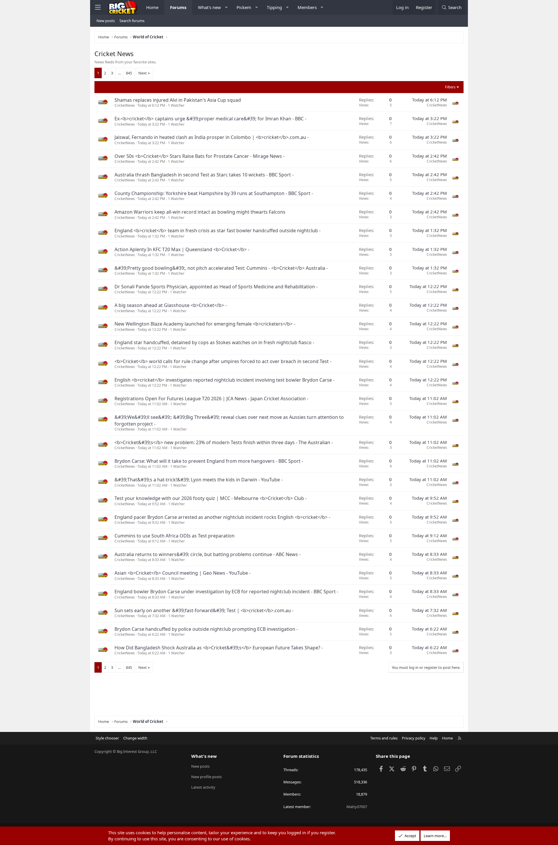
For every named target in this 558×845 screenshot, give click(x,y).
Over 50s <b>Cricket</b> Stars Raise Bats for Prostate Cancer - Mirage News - (200, 156)
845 (129, 73)
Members (307, 7)
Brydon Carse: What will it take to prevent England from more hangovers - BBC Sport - (209, 461)
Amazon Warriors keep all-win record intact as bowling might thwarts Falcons (200, 212)
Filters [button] (450, 87)
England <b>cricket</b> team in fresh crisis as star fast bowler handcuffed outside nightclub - (218, 230)
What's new (209, 7)
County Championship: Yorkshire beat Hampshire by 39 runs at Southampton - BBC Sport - (214, 193)
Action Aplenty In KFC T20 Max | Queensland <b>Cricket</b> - (182, 249)
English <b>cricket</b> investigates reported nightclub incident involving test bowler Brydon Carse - (225, 380)
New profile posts (206, 776)
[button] (226, 7)
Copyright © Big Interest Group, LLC (125, 751)
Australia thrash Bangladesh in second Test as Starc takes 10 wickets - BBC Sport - (204, 174)
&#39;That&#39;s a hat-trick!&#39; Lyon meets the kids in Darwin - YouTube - (198, 479)
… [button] (119, 73)
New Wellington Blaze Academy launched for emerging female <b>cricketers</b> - (205, 324)
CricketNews (125, 105)
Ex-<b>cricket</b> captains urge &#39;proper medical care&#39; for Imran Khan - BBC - (210, 118)
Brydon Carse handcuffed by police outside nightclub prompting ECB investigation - (206, 629)
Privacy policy (413, 738)
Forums (178, 7)
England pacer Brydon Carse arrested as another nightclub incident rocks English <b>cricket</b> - (222, 517)
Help (434, 738)
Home (152, 7)
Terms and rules (384, 738)
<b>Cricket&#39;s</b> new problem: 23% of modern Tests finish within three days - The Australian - (224, 442)
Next (142, 73)
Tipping (274, 7)
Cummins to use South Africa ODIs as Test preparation (175, 536)
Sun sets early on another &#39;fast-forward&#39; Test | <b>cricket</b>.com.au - (204, 610)
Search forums (131, 20)
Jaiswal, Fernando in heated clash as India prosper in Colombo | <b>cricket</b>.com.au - (212, 137)
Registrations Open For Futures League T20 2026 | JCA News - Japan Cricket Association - (211, 398)
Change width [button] (135, 738)
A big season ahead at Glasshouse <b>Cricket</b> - (171, 305)
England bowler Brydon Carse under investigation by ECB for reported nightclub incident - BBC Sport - (226, 591)
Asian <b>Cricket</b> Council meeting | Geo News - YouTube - (183, 573)
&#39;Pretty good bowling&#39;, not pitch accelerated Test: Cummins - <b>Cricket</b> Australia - (221, 268)
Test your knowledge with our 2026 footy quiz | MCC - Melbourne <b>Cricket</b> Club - (211, 498)
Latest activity (203, 787)
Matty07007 (356, 806)
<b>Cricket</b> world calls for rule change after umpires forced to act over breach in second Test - (223, 361)
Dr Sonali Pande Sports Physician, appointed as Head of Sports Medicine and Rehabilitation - (216, 286)
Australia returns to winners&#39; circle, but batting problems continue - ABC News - (208, 554)
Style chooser (107, 738)
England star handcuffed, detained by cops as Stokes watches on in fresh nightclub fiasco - (214, 342)
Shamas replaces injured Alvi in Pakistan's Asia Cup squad (178, 100)
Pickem (244, 7)
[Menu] (97, 7)
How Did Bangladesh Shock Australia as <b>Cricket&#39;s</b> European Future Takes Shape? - (219, 647)
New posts (105, 20)
